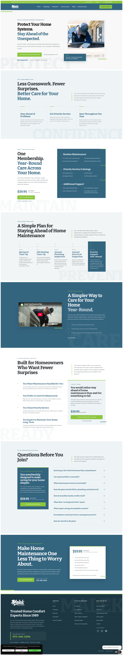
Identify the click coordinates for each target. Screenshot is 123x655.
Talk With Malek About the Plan (86, 417)
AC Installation (78, 609)
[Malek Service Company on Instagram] (102, 631)
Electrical (55, 6)
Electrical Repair (78, 620)
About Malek (99, 620)
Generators (55, 616)
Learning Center (88, 2)
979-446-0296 (49, 54)
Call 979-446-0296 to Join (33, 504)
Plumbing (46, 6)
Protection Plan (82, 6)
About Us (98, 2)
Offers (74, 6)
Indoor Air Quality (57, 620)
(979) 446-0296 (108, 2)
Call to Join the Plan (26, 197)
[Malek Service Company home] (16, 6)
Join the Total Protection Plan (30, 54)
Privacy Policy (101, 650)
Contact (98, 624)
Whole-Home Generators (80, 624)
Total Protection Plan (101, 613)
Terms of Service (109, 650)
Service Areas (65, 6)
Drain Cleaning (78, 613)
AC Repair (77, 606)
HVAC (38, 6)
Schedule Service (106, 6)
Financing (98, 609)
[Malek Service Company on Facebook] (98, 631)
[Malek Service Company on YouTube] (106, 631)
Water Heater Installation (81, 616)
